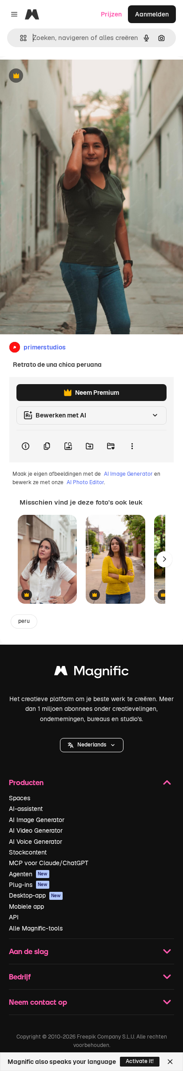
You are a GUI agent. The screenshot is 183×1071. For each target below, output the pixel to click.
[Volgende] (164, 559)
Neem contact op (38, 1002)
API (14, 917)
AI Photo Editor (85, 482)
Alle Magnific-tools (36, 928)
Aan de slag (28, 951)
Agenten (28, 874)
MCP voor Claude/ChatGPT (48, 863)
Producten (26, 782)
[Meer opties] (132, 446)
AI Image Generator (128, 473)
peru (24, 621)
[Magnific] (91, 673)
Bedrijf (20, 976)
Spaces (19, 798)
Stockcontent (28, 852)
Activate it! (140, 1061)
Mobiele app (26, 907)
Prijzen (111, 14)
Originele (58, 76)
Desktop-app (35, 895)
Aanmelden (152, 14)
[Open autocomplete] (20, 38)
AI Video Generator (36, 830)
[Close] (170, 1061)
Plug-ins (28, 885)
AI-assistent (26, 809)
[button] (91, 745)
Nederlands (91, 744)
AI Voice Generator (35, 842)
